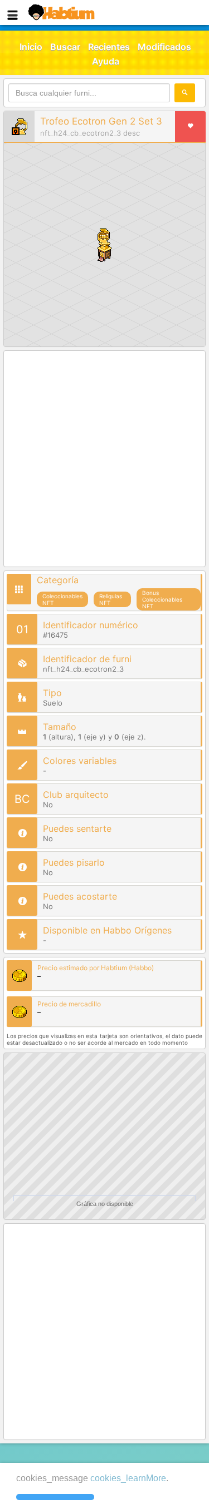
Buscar (65, 46)
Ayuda (105, 61)
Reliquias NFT (110, 599)
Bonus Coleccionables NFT (162, 599)
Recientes (109, 46)
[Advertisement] (104, 459)
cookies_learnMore (128, 1478)
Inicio (31, 46)
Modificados (164, 46)
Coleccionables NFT (62, 599)
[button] (55, 1497)
